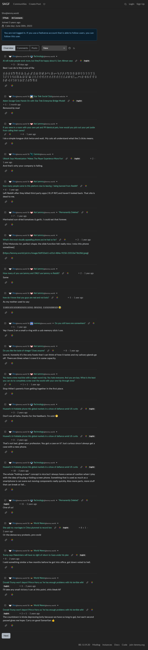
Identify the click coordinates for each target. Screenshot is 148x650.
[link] (80, 61)
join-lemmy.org (137, 645)
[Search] (125, 4)
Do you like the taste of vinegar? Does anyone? (24, 351)
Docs (117, 645)
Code (124, 645)
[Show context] (76, 61)
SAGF (6, 4)
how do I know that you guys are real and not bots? (26, 298)
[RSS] (74, 48)
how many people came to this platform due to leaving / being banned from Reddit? (40, 186)
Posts (34, 48)
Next (6, 636)
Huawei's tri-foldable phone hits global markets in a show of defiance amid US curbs (40, 409)
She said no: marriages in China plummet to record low (27, 528)
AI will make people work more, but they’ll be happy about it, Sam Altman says (38, 61)
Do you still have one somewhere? (70, 323)
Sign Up (141, 4)
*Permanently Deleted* (69, 212)
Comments (22, 48)
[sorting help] (69, 48)
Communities (20, 4)
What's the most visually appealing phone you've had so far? (30, 240)
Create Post (35, 4)
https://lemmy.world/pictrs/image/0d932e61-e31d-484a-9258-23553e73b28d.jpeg (45, 253)
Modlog (96, 645)
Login (131, 4)
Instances (107, 645)
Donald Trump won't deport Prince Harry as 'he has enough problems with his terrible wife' (43, 583)
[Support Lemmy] (44, 4)
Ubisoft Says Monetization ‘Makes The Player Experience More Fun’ (33, 159)
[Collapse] (5, 56)
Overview (8, 48)
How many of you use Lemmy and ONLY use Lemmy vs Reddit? (31, 273)
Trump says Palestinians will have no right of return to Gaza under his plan (36, 555)
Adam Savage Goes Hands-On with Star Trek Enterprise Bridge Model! (34, 101)
